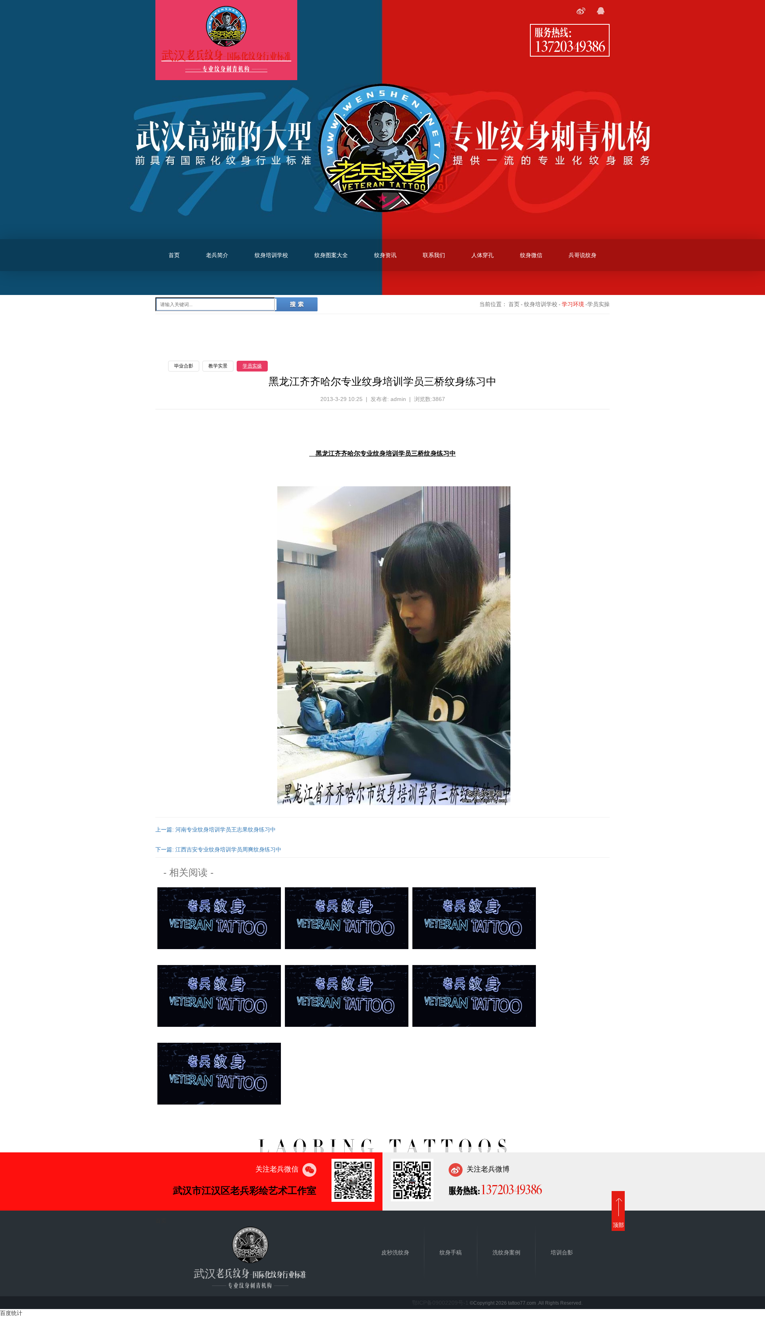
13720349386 (570, 46)
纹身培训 (385, 453)
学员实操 (252, 366)
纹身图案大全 (331, 255)
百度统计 (11, 1313)
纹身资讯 (385, 255)
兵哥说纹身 (582, 255)
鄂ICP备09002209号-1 (440, 1302)
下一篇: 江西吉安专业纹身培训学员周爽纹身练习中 (218, 849)
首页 (174, 255)
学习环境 (573, 304)
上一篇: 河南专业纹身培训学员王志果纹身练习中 (215, 829)
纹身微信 (531, 255)
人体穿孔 (482, 255)
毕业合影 (183, 366)
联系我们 (434, 255)
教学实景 (218, 366)
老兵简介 (217, 255)
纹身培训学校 (271, 255)
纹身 (430, 453)
